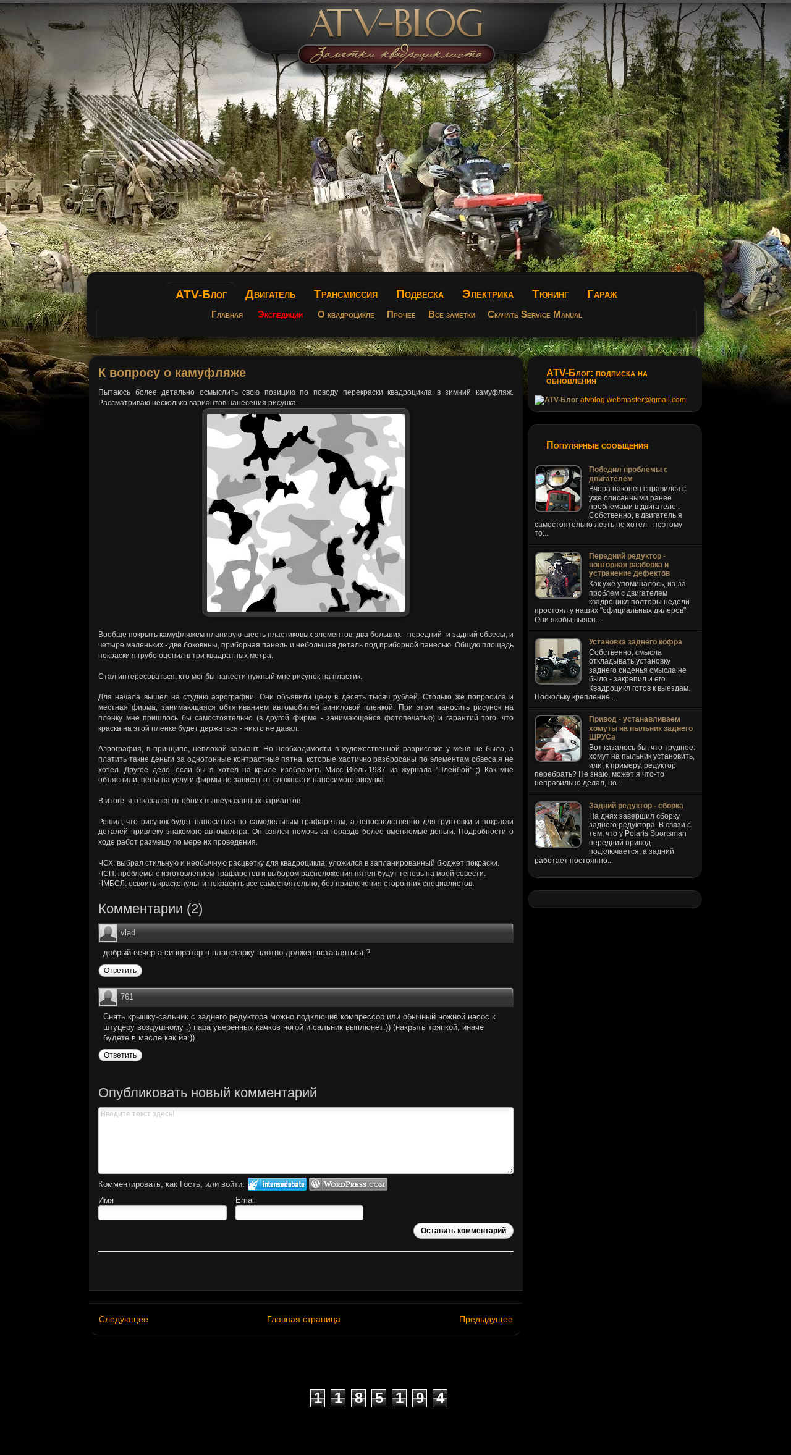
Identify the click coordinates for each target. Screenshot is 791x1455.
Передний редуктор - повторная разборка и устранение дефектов (629, 565)
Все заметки (451, 314)
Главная (227, 314)
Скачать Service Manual (535, 314)
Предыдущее (486, 1319)
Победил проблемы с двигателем (628, 474)
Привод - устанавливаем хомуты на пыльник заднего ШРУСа (641, 728)
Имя (106, 1200)
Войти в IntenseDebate (277, 1184)
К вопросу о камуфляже (172, 372)
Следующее (123, 1319)
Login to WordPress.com (348, 1184)
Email (245, 1200)
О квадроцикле (346, 314)
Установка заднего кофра (635, 642)
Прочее (401, 314)
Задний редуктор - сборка (636, 805)
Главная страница (304, 1319)
